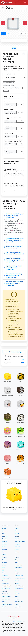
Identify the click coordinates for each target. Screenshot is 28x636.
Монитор (17, 533)
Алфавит (4, 528)
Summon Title (18, 88)
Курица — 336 (20, 409)
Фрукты (4, 601)
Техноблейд (7, 436)
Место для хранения (20, 541)
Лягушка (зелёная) (20, 436)
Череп (16, 562)
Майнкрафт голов (17, 621)
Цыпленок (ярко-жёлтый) (7, 382)
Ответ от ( (11, 183)
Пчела (20, 381)
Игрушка (17, 552)
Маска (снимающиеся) (6, 560)
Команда (7, 102)
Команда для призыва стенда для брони (13, 117)
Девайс (17, 536)
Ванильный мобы (6, 578)
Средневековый (6, 593)
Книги (3, 573)
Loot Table (6, 90)
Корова (20, 395)
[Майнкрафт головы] (6, 2)
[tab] (3, 33)
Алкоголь (4, 562)
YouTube (17, 538)
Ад (15, 570)
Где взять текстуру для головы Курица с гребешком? (13, 267)
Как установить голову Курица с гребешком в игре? (15, 253)
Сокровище (5, 575)
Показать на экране (12, 141)
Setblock (12, 80)
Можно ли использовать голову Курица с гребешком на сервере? (15, 260)
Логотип (4, 565)
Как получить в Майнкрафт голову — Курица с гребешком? (14, 215)
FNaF (16, 531)
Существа (4, 541)
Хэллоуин (4, 580)
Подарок (4, 557)
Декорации (5, 536)
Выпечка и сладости (7, 604)
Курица (14, 48)
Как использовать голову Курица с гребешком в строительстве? (14, 275)
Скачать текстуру (15, 352)
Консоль (17, 573)
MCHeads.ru (15, 617)
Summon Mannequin (8, 88)
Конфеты (17, 596)
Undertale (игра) (19, 588)
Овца (7, 409)
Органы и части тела (20, 578)
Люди (3, 533)
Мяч (3, 570)
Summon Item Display (8, 85)
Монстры (4, 544)
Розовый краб (7, 449)
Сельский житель (6, 588)
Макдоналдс (18, 565)
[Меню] (25, 2)
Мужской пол (5, 583)
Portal (16, 559)
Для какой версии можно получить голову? (14, 247)
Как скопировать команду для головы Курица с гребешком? (14, 283)
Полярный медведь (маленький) (7, 396)
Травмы (17, 583)
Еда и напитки (5, 531)
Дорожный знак (19, 575)
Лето (16, 591)
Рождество (17, 544)
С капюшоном (18, 607)
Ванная (17, 599)
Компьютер (18, 546)
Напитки (17, 557)
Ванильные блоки (6, 586)
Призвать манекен (8, 133)
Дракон (17, 580)
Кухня (3, 567)
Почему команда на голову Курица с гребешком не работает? (14, 240)
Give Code (5, 80)
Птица (16, 604)
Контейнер (17, 593)
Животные (4, 549)
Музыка (4, 607)
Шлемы (4, 554)
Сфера (16, 528)
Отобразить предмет (9, 126)
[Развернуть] (18, 104)
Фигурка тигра (20, 463)
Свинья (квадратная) (7, 464)
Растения (4, 538)
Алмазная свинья (20, 449)
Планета (17, 549)
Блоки (3, 552)
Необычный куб (6, 599)
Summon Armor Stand (8, 82)
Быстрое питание (6, 596)
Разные (4, 546)
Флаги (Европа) (18, 567)
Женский (4, 591)
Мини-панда (20, 422)
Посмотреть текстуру (15, 356)
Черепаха (7, 422)
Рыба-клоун (7, 477)
